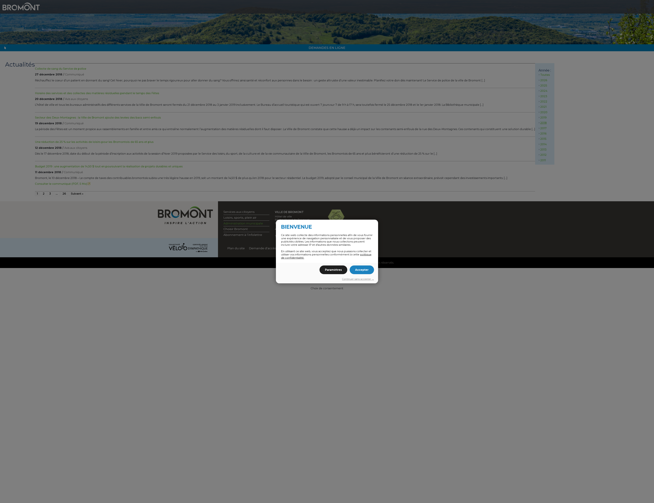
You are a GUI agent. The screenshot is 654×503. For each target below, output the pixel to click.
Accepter (362, 269)
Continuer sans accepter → (358, 279)
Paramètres (333, 269)
